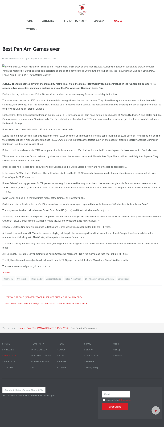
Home (20, 328)
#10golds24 (22, 278)
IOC (33, 367)
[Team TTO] (82, 8)
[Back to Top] (156, 410)
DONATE (62, 367)
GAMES (118, 20)
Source (6, 272)
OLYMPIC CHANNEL (40, 361)
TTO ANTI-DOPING (74, 20)
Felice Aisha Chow (73, 278)
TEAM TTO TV (37, 343)
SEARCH (90, 349)
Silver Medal (123, 278)
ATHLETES (48, 20)
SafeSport (99, 20)
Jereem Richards (54, 278)
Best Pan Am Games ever (31, 49)
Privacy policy (125, 400)
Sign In (116, 343)
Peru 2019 (62, 328)
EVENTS (30, 29)
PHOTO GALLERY (39, 349)
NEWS (61, 343)
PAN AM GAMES (45, 328)
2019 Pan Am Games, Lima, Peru (100, 278)
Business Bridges (46, 395)
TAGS (88, 343)
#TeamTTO (9, 278)
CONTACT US (92, 355)
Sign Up (116, 349)
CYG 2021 (8, 367)
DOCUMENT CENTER (41, 355)
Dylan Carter (37, 278)
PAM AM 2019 (10, 355)
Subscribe (117, 355)
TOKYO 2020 (9, 361)
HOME (29, 20)
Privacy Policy (92, 367)
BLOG (61, 355)
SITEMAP (90, 361)
